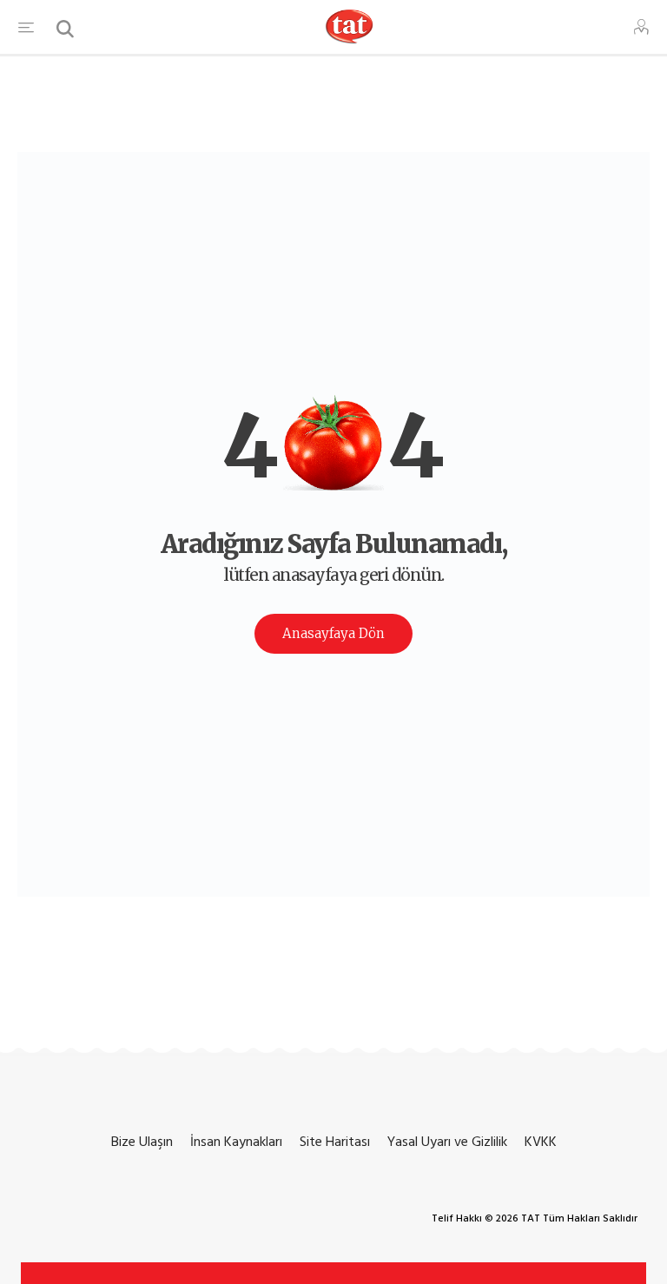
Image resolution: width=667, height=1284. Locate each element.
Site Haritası (335, 1141)
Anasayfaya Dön (333, 633)
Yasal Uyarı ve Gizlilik (447, 1141)
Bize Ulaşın (142, 1141)
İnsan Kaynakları (236, 1141)
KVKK (541, 1141)
